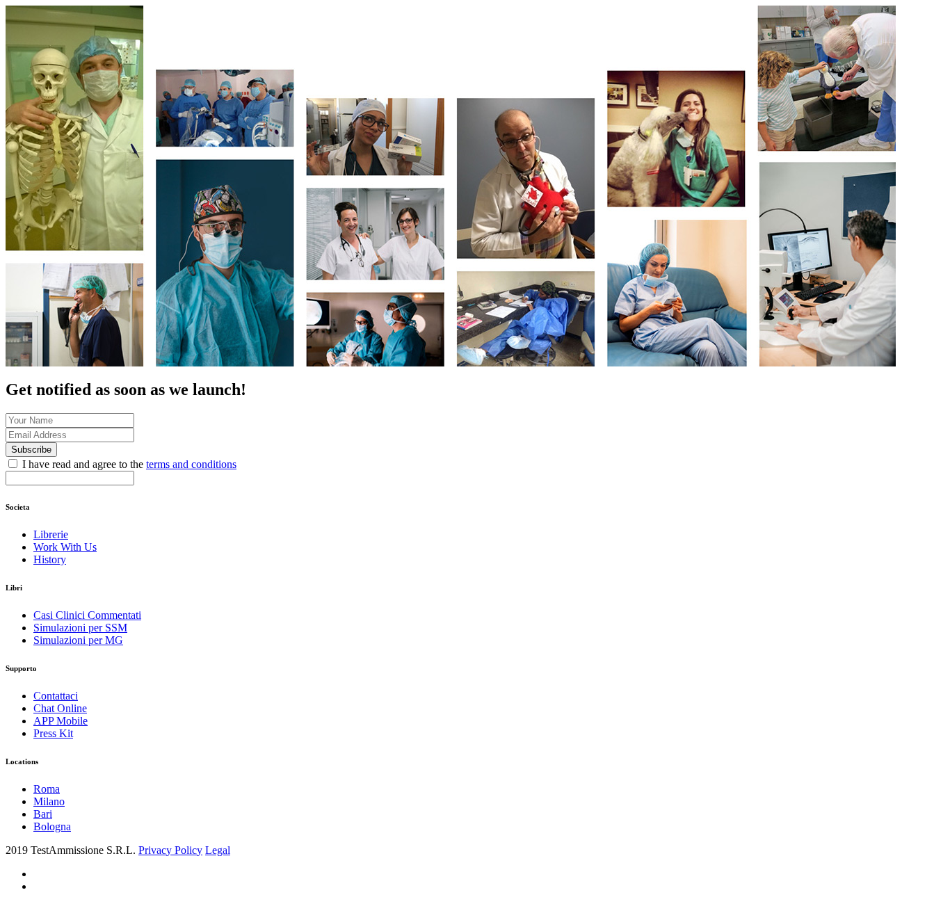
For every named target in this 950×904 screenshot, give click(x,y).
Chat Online (60, 708)
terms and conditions (191, 464)
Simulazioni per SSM (80, 627)
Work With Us (65, 547)
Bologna (52, 826)
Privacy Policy (170, 850)
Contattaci (55, 696)
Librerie (50, 534)
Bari (42, 814)
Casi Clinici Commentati (87, 615)
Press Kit (53, 733)
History (49, 559)
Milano (49, 801)
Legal (217, 850)
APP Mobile (60, 721)
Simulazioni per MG (78, 640)
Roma (46, 789)
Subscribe (31, 449)
